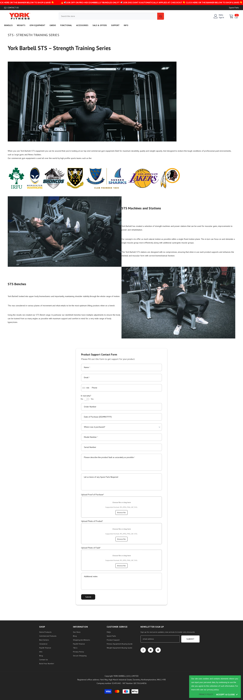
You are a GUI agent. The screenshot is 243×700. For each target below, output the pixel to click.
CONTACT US (13, 7)
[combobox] (107, 16)
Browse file (121, 512)
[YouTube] (158, 650)
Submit (88, 597)
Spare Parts (234, 7)
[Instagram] (150, 650)
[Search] (111, 16)
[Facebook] (143, 650)
